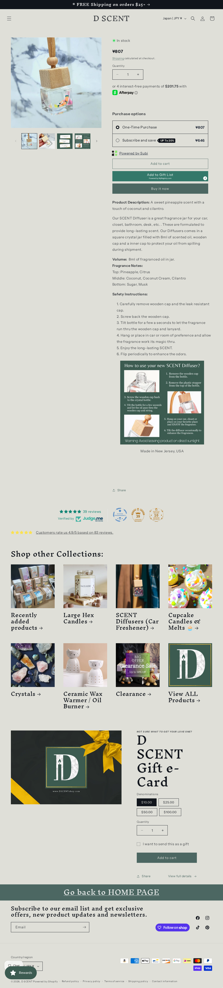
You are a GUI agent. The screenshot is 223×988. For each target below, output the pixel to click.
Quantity (118, 65)
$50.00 (147, 812)
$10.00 (146, 802)
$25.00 (168, 802)
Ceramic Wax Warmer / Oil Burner (83, 700)
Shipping (118, 58)
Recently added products (24, 621)
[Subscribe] (84, 927)
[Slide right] (96, 141)
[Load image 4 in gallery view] (82, 141)
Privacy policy (91, 981)
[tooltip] (205, 178)
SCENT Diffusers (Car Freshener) (137, 621)
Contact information (164, 981)
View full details (180, 876)
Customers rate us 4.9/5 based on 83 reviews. (74, 532)
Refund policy (70, 981)
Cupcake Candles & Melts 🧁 (184, 621)
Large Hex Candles (78, 618)
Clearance (131, 694)
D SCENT (27, 981)
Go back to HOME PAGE (111, 892)
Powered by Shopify (45, 981)
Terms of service (114, 981)
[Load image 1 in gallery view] (29, 141)
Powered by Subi (133, 153)
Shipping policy (138, 981)
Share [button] (121, 490)
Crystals (23, 694)
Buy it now (160, 189)
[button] (9, 18)
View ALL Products (183, 697)
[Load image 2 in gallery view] (47, 141)
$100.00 (170, 812)
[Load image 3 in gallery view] (65, 141)
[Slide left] (15, 141)
